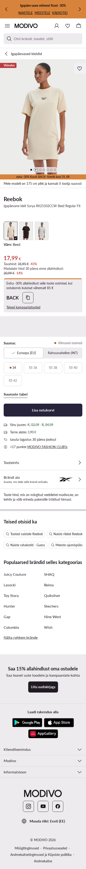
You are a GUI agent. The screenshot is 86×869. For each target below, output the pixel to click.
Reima (49, 585)
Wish (48, 627)
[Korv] (78, 25)
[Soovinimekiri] (67, 25)
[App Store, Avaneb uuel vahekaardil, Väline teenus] (59, 722)
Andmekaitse (43, 861)
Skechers (51, 606)
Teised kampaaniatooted (23, 307)
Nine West (52, 616)
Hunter (9, 606)
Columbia (11, 627)
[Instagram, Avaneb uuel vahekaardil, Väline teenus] (28, 806)
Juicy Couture (15, 574)
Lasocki (10, 585)
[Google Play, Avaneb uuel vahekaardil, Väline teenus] (27, 722)
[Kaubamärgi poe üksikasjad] (79, 479)
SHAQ (49, 574)
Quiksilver (52, 595)
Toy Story (11, 595)
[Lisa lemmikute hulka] (80, 68)
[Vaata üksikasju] (79, 462)
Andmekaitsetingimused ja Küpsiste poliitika (41, 855)
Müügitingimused (27, 848)
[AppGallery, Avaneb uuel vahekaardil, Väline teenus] (43, 733)
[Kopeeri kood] (27, 297)
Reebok (13, 199)
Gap (7, 616)
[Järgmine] (79, 9)
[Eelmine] (6, 9)
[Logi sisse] (56, 25)
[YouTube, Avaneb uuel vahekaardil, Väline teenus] (43, 806)
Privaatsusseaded (55, 848)
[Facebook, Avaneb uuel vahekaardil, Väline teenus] (57, 806)
